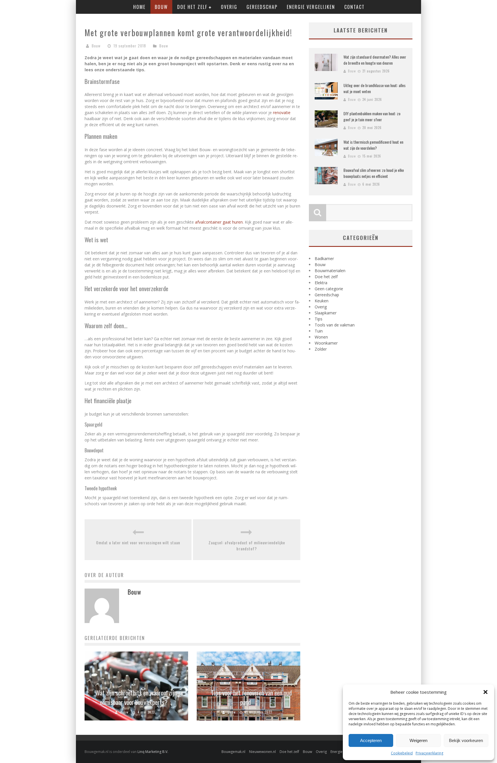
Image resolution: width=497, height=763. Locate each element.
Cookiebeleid (402, 753)
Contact (354, 6)
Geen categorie (329, 288)
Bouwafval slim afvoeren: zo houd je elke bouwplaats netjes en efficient (373, 173)
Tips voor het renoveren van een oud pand (251, 697)
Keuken (321, 300)
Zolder (321, 349)
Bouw (161, 6)
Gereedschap (262, 6)
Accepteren (371, 740)
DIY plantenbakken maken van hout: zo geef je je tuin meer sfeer (371, 116)
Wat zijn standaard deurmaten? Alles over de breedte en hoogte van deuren (374, 60)
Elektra (321, 282)
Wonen (321, 337)
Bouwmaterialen (330, 270)
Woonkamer (326, 343)
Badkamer (324, 258)
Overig (229, 6)
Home (139, 6)
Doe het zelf (192, 6)
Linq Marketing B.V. (152, 751)
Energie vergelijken (311, 6)
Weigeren (418, 740)
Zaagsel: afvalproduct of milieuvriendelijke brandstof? (247, 545)
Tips (318, 319)
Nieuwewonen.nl (262, 751)
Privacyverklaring (429, 753)
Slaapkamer (326, 313)
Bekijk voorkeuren (466, 740)
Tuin (319, 331)
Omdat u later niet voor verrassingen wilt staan (138, 542)
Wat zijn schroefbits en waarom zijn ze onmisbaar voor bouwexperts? (139, 697)
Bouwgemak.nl (233, 751)
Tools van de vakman (335, 325)
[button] (485, 692)
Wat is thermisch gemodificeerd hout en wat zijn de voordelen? (373, 145)
